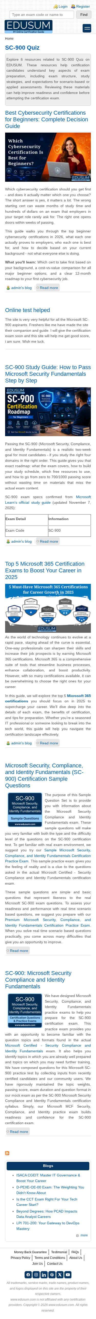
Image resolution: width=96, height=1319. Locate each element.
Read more (49, 288)
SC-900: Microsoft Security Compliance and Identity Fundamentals (38, 980)
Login (63, 6)
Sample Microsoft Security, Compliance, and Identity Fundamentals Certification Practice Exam (48, 855)
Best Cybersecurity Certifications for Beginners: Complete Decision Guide (46, 119)
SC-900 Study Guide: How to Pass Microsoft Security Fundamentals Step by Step (48, 374)
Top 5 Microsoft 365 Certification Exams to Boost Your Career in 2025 (44, 570)
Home (9, 38)
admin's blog (21, 288)
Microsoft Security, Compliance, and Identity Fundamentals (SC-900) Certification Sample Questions (44, 775)
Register (83, 6)
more (84, 1235)
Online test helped (27, 310)
